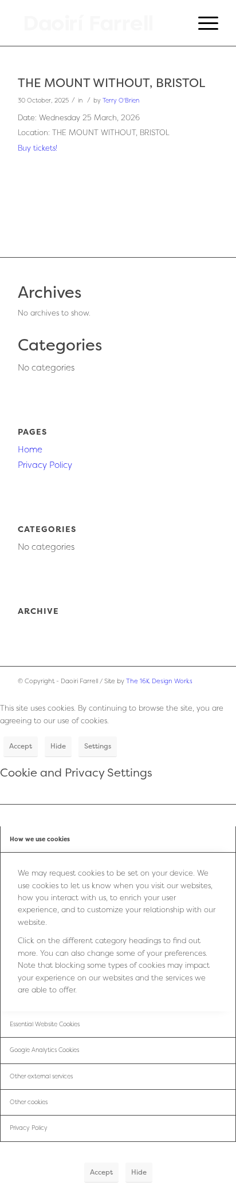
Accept (20, 746)
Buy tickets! (37, 148)
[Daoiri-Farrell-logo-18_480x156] (98, 23)
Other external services (41, 1076)
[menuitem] (202, 23)
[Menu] (202, 23)
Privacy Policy (45, 465)
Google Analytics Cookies (44, 1050)
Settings (97, 746)
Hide (58, 746)
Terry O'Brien (121, 100)
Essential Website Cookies (45, 1024)
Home (30, 449)
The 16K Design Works (159, 681)
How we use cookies (40, 839)
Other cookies (29, 1102)
